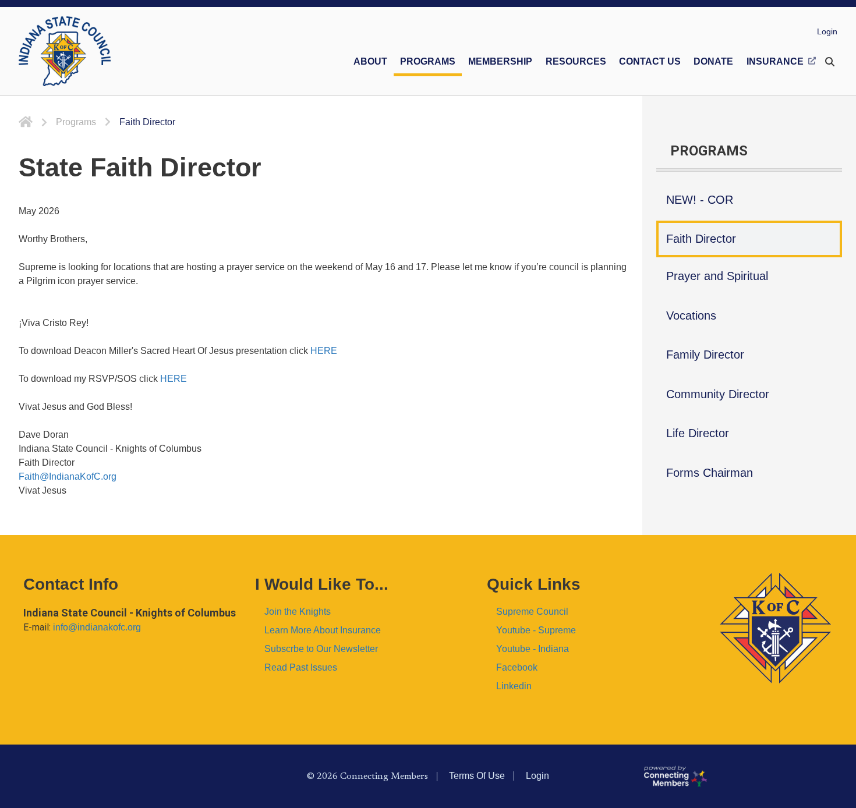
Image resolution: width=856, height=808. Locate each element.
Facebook (516, 667)
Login (827, 31)
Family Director (705, 354)
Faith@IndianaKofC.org (67, 476)
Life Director (697, 433)
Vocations (691, 315)
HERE (323, 351)
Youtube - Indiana (532, 649)
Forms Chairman (709, 472)
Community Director (717, 394)
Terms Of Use (477, 776)
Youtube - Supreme (536, 630)
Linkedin (514, 686)
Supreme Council (532, 611)
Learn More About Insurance (322, 630)
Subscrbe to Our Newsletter (321, 649)
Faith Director (701, 238)
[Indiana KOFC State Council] (65, 51)
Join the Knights (297, 611)
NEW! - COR (699, 199)
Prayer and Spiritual (717, 276)
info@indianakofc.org (97, 627)
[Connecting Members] (745, 776)
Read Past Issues (300, 667)
